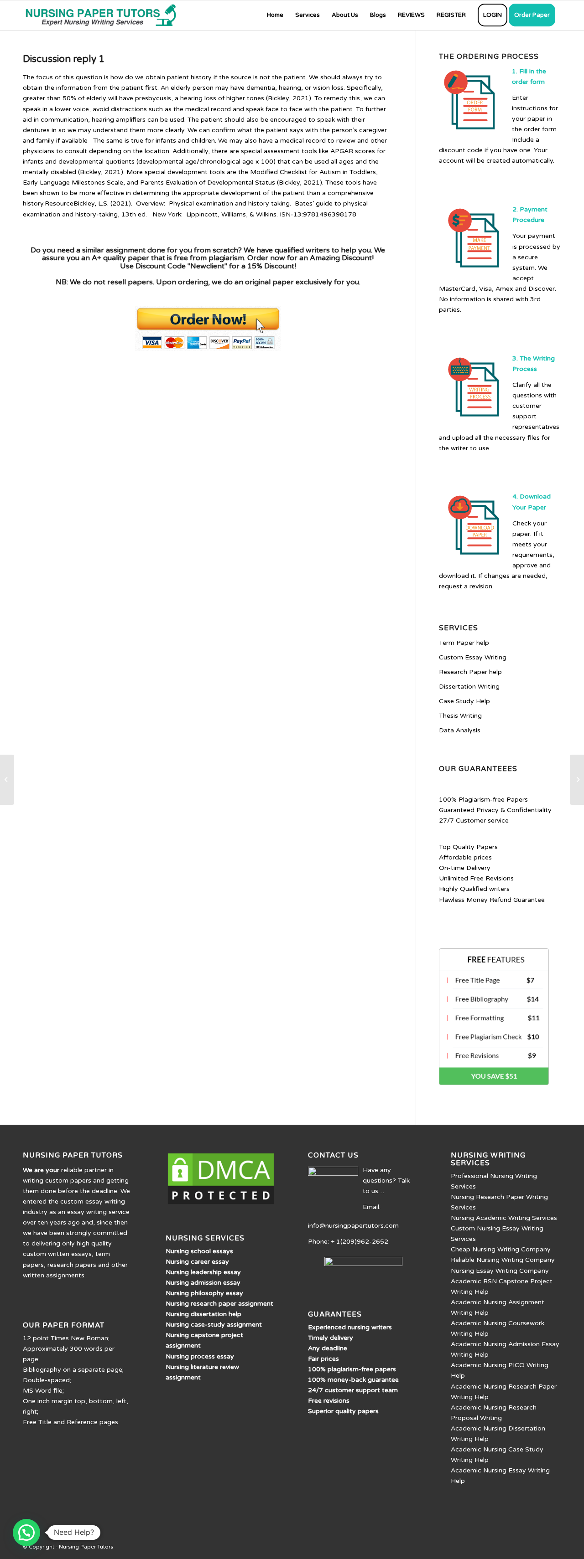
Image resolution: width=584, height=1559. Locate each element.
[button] (26, 1532)
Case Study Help (464, 701)
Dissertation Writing (469, 686)
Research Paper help (470, 672)
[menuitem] (275, 15)
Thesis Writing (460, 716)
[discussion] (7, 780)
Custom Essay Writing (472, 657)
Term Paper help (464, 643)
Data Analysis (459, 730)
